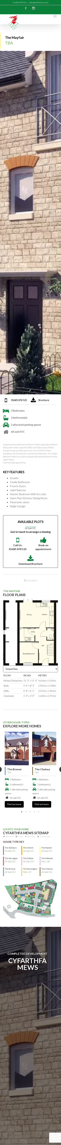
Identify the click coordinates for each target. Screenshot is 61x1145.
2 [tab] (26, 811)
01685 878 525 (19, 400)
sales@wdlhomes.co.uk (38, 2)
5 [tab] (38, 811)
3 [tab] (30, 811)
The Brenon (14, 769)
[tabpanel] (16, 769)
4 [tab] (34, 811)
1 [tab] (21, 811)
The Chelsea (42, 769)
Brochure (43, 400)
